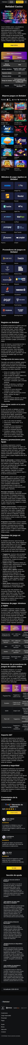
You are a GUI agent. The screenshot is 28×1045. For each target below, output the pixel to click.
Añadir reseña (14, 812)
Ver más (14, 868)
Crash (15, 99)
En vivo (10, 99)
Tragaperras (23, 99)
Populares (3, 99)
